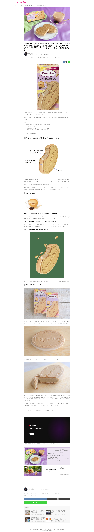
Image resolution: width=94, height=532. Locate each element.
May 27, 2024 (50, 410)
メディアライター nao (32, 54)
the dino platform (48, 530)
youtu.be (25, 444)
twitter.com (26, 414)
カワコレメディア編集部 (44, 54)
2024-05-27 (30, 53)
